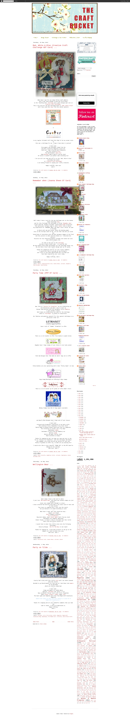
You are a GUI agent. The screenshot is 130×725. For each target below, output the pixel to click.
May (80, 430)
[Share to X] (37, 172)
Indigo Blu (93, 558)
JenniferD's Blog (83, 285)
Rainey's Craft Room (84, 325)
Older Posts (71, 621)
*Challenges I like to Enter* (59, 37)
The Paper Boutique (90, 671)
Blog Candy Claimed (83, 487)
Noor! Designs (80, 601)
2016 (79, 408)
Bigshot (78, 482)
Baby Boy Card (87, 477)
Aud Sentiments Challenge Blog (86, 315)
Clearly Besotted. (81, 497)
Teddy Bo (81, 666)
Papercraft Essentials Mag (86, 603)
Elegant (89, 525)
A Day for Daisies (86, 465)
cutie (56, 580)
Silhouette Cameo (83, 637)
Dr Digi (94, 524)
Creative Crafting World (89, 510)
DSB (80, 525)
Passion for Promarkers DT (87, 607)
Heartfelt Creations (82, 555)
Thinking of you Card (86, 676)
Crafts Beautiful (81, 507)
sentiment (51, 591)
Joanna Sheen (56, 263)
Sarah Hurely (83, 630)
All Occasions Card (91, 469)
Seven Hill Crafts (89, 633)
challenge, (61, 242)
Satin (47, 514)
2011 (79, 451)
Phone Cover (88, 614)
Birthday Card (92, 483)
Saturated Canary (81, 631)
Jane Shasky (84, 561)
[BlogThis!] (35, 172)
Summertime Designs (82, 663)
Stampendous (80, 657)
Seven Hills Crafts (82, 634)
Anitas (91, 472)
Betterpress (88, 479)
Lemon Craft (90, 568)
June (80, 428)
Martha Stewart (91, 584)
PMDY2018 (88, 619)
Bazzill (81, 479)
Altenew (81, 470)
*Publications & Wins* (75, 37)
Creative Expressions (82, 511)
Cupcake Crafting (87, 515)
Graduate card (80, 551)
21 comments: (65, 170)
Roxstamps (93, 626)
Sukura (92, 662)
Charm (39, 455)
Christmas (85, 495)
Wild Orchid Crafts (67, 616)
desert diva (81, 376)
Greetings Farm (80, 552)
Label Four (58, 153)
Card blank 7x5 (83, 491)
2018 (79, 404)
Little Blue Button (87, 573)
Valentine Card (81, 684)
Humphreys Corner (51, 455)
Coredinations (83, 502)
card (54, 513)
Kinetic (84, 566)
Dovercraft (87, 524)
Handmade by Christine (84, 204)
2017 (79, 406)
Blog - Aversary (84, 484)
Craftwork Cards (92, 507)
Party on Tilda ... (42, 547)
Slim (87, 648)
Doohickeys (82, 523)
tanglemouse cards (83, 214)
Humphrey (67, 309)
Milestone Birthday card (83, 588)
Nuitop (94, 601)
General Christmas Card (88, 542)
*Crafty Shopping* (87, 37)
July (80, 426)
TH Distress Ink (90, 666)
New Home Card (87, 595)
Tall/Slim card (92, 664)
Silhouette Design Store (84, 639)
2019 (79, 402)
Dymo (84, 525)
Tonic (78, 681)
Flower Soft (91, 538)
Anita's (85, 472)
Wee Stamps (81, 689)
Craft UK (79, 506)
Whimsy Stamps (86, 693)
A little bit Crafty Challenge (86, 466)
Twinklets (85, 681)
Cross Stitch (86, 514)
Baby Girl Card (85, 478)
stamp (56, 433)
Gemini (78, 542)
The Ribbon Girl (52, 616)
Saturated (91, 630)
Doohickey (81, 521)
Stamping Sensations (84, 335)
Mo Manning (90, 589)
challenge (50, 102)
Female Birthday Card (89, 530)
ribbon (56, 430)
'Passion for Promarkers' (50, 306)
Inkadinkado (82, 560)
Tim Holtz (59, 616)
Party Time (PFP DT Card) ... (47, 273)
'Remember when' (67, 223)
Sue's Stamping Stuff (84, 244)
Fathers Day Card (81, 529)
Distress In (86, 520)
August (81, 424)
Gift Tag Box (90, 546)
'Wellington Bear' (45, 500)
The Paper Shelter (81, 672)
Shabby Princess (81, 635)
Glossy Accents (80, 547)
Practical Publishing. (83, 621)
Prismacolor (90, 624)
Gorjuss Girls (88, 550)
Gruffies (87, 552)
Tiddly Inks (93, 677)
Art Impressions (90, 474)
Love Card (93, 575)
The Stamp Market (91, 675)
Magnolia (59, 615)
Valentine (91, 682)
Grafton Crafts (90, 551)
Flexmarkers (55, 515)
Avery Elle (79, 477)
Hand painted (84, 553)
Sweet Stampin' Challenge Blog (86, 184)
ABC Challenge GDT (86, 468)
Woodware (89, 701)
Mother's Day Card (81, 591)
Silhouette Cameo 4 (84, 638)
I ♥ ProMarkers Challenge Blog (86, 255)
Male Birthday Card (87, 580)
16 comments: (65, 535)
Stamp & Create (90, 654)
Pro (49, 515)
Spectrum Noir (92, 650)
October (81, 421)
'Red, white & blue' (67, 105)
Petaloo (88, 612)
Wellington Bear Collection (88, 690)
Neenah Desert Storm (88, 593)
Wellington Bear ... (43, 465)
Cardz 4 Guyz (82, 265)
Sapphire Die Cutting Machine (89, 629)
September (82, 422)
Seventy (92, 634)
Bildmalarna (86, 482)
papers (72, 583)
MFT (84, 587)
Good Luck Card (90, 548)
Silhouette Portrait (86, 641)
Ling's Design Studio (84, 295)
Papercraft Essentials (90, 602)
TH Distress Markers (82, 667)
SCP (90, 631)
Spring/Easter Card (88, 653)
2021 (79, 399)
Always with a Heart (84, 162)
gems (56, 517)
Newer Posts (36, 621)
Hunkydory (89, 557)
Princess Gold (80, 624)
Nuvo (80, 602)
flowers (51, 594)
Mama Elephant (83, 583)
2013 (79, 414)
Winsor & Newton (92, 697)
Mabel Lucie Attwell (86, 576)
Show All (94, 385)
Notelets (88, 601)
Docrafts (43, 455)
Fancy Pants (91, 528)
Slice (58, 151)
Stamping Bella (81, 658)
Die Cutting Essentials (85, 519)
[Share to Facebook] (38, 172)
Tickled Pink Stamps (82, 677)
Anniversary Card (42, 539)
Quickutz (79, 625)
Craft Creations (82, 505)
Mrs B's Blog (82, 152)
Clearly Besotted (88, 496)
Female (89, 529)
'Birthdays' (48, 313)
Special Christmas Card (90, 649)
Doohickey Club (91, 521)
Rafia (85, 625)
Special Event (82, 650)
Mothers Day (91, 591)
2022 (79, 397)
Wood (83, 701)
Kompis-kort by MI (83, 234)
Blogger (71, 713)
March (81, 445)
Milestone (90, 587)
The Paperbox (91, 672)
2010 (79, 453)
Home (53, 621)
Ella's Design (82, 194)
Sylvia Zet (93, 663)
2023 (79, 395)
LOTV (86, 575)
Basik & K (94, 478)
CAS (84, 493)
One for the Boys (54, 526)
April (81, 443)
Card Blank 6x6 (92, 489)
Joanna (60, 226)
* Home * (35, 37)
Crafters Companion (88, 506)
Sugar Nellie (85, 662)
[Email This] (34, 172)
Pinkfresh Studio (89, 617)
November (81, 419)
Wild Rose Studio (84, 695)
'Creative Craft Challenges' (54, 161)
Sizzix (90, 645)
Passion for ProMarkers (84, 224)
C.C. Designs (90, 488)
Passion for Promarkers (88, 606)
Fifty (80, 538)
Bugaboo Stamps (80, 488)
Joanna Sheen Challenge (83, 564)
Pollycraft (89, 620)
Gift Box (81, 546)
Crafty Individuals (84, 509)
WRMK (95, 701)
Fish (85, 538)
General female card (82, 543)
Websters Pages (86, 685)
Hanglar (92, 553)
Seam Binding (44, 265)
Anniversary (79, 473)
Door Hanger (91, 523)
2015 (79, 410)
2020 (79, 401)
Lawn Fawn (80, 568)
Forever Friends (90, 539)
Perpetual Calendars (85, 611)
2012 (79, 415)
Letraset (63, 263)
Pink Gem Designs (91, 615)
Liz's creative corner (84, 345)
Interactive (92, 560)
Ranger (91, 625)
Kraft (90, 566)
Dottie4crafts (80, 524)
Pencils (88, 609)
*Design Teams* (45, 37)
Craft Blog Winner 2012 (90, 504)
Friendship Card (89, 541)
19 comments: (65, 451)
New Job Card (85, 596)
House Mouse (90, 556)
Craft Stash (91, 505)
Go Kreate (89, 547)
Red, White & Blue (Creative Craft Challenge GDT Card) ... (50, 46)
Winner (61, 539)
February (81, 447)
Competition (79, 501)
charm (52, 517)
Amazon (39, 263)
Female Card (84, 532)
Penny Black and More (84, 275)
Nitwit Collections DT (86, 599)
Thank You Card (87, 668)
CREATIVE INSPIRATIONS (84, 305)
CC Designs (91, 493)
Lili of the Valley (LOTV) (49, 615)
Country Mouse (82, 366)
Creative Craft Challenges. (53, 104)
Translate (88, 70)
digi (52, 107)
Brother (92, 487)
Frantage (79, 541)
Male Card (79, 582)
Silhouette (91, 635)
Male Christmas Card (90, 582)
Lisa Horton (88, 572)
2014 (79, 412)
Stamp (63, 224)
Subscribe (86, 103)
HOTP (83, 556)
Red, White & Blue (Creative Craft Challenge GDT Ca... (86, 432)
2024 (79, 393)
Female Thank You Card (90, 537)
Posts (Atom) (43, 624)
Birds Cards (84, 483)
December (81, 417)
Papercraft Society (82, 605)
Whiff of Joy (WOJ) (83, 691)
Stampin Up (90, 657)
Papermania (64, 455)
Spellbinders (83, 652)
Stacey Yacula (80, 654)
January (81, 448)
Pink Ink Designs (84, 616)
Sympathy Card (82, 664)
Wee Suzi (88, 689)
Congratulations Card (47, 263)
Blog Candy (93, 486)
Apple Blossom (80, 474)
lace (63, 594)
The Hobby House (88, 669)
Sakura (78, 629)
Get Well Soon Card (86, 544)
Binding (46, 154)
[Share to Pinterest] (40, 172)
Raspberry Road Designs (82, 626)
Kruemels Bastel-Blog (84, 138)
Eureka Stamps (82, 528)
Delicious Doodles (92, 518)
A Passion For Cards (84, 355)
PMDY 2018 (79, 619)
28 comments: (66, 611)
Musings (78, 592)
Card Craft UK (84, 492)
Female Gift (86, 536)
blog (57, 222)
